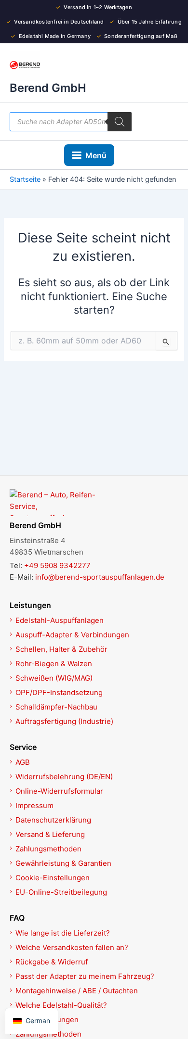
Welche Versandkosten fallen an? (71, 947)
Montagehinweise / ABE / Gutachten (76, 990)
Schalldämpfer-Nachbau (56, 706)
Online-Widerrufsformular (59, 791)
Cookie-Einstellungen (52, 877)
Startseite (25, 179)
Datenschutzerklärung (53, 819)
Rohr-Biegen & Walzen (53, 663)
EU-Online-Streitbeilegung (61, 892)
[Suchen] (119, 121)
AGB (22, 762)
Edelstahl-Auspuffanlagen (59, 620)
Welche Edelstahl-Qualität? (61, 1005)
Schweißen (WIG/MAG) (54, 678)
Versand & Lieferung (50, 834)
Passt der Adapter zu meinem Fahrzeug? (84, 976)
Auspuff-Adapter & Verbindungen (72, 634)
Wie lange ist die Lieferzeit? (62, 933)
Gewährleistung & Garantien (63, 863)
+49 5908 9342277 (57, 565)
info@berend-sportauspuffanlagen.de (99, 577)
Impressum (34, 805)
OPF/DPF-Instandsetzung (59, 692)
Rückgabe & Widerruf (51, 961)
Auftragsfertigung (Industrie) (64, 721)
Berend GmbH (48, 88)
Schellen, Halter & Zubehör (61, 649)
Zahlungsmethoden (48, 848)
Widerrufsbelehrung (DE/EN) (64, 776)
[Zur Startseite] (94, 502)
